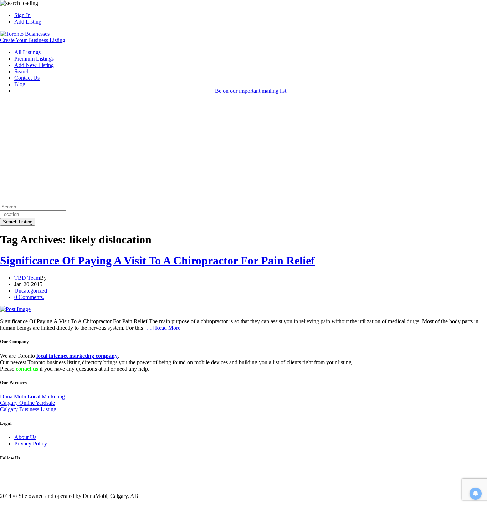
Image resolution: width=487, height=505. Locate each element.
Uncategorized (30, 291)
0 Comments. (29, 297)
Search (22, 71)
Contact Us (27, 78)
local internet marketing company (77, 356)
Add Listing (27, 22)
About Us (25, 437)
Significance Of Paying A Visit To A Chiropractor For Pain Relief (157, 260)
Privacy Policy (30, 443)
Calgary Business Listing (28, 409)
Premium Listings (34, 59)
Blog (19, 84)
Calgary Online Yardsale (27, 403)
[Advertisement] (243, 150)
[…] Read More (162, 328)
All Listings (27, 52)
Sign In (22, 15)
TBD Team (27, 278)
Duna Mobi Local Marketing (32, 396)
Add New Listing (34, 65)
